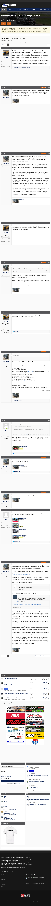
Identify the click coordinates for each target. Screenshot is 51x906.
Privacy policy (33, 851)
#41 (49, 47)
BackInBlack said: (16, 424)
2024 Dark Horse (13, 804)
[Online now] (6, 428)
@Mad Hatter (30, 371)
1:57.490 (5, 807)
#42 (49, 87)
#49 (49, 457)
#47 (49, 351)
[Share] (47, 48)
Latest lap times (4, 794)
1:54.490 (5, 796)
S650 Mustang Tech (32, 768)
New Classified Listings (30, 866)
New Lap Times (28, 862)
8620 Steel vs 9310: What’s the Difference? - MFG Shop (29, 596)
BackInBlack (3, 40)
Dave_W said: (15, 266)
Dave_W (46, 683)
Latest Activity (28, 857)
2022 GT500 (14, 814)
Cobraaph (6, 694)
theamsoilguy (6, 690)
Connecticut (6, 243)
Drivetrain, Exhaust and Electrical (20, 690)
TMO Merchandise (40, 1)
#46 (49, 312)
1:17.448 (5, 812)
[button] (14, 10)
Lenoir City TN (6, 438)
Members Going (33, 802)
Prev (2, 44)
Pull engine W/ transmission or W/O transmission (16, 693)
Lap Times (19, 9)
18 (35, 678)
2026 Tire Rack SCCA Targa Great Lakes (37, 796)
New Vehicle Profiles (29, 859)
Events (33, 9)
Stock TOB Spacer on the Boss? (11, 698)
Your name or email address (7, 766)
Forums (3, 9)
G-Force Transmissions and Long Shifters (21, 574)
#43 (49, 153)
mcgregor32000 (44, 679)
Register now (17, 783)
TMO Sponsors (47, 1)
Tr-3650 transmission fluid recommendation (19, 689)
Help (37, 851)
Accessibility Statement (43, 851)
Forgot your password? (6, 776)
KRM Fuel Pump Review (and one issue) (39, 770)
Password (3, 771)
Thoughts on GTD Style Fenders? (34, 787)
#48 (49, 420)
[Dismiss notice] (49, 28)
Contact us (22, 851)
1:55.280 (5, 817)
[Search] (49, 9)
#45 (49, 262)
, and (22, 67)
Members (3, 879)
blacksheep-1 (45, 694)
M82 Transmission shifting (10, 678)
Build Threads (3, 884)
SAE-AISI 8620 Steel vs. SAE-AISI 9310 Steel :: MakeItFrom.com (27, 604)
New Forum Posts (29, 864)
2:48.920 (5, 801)
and (18, 471)
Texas (6, 102)
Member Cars (10, 9)
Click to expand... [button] (31, 434)
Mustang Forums (18, 855)
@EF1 (24, 381)
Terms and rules (27, 851)
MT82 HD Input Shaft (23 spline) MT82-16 (26, 585)
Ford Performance (18, 900)
